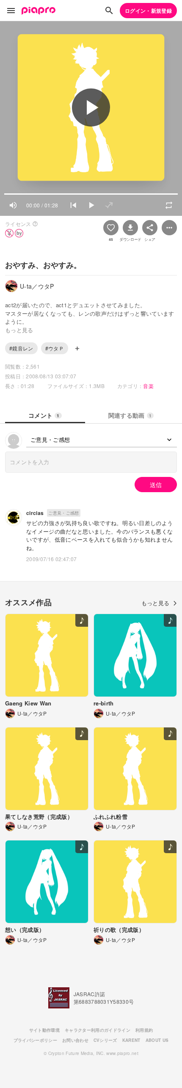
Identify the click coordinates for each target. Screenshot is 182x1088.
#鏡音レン (21, 348)
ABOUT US (157, 1040)
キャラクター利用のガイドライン (97, 1030)
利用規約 (144, 1030)
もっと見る (155, 603)
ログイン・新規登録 (148, 10)
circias (35, 513)
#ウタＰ (54, 348)
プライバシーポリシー (35, 1040)
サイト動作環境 (44, 1030)
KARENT (131, 1040)
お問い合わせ (75, 1040)
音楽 (148, 385)
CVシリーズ (105, 1040)
